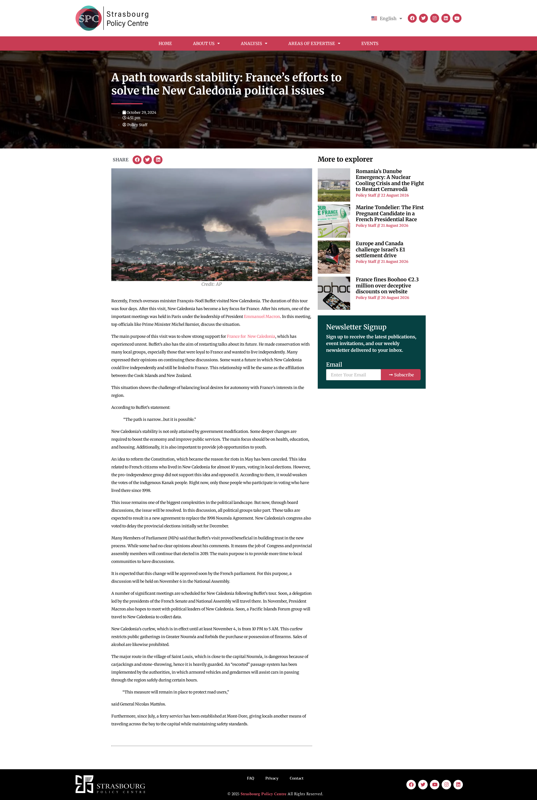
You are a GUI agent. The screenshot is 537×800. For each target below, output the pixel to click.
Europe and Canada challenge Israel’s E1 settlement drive (380, 249)
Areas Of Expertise (311, 43)
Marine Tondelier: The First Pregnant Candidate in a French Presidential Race (390, 213)
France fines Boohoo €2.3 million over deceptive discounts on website (387, 285)
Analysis (251, 43)
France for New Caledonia (251, 336)
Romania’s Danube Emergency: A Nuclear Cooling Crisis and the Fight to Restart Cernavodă (390, 180)
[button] (137, 159)
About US (204, 43)
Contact (296, 778)
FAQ (250, 778)
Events (369, 43)
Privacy (272, 778)
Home (165, 43)
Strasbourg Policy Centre (263, 794)
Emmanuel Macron (262, 316)
